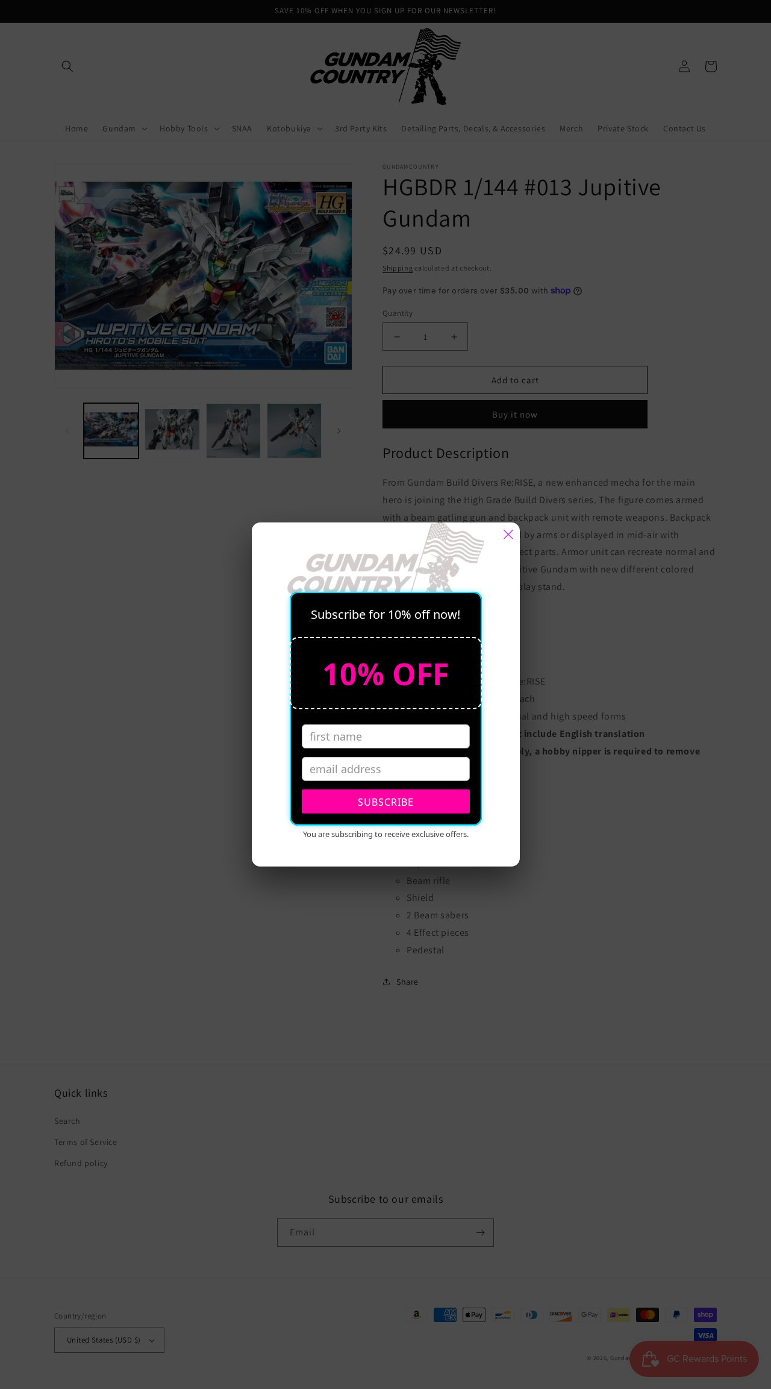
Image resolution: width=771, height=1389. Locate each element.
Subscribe (386, 802)
